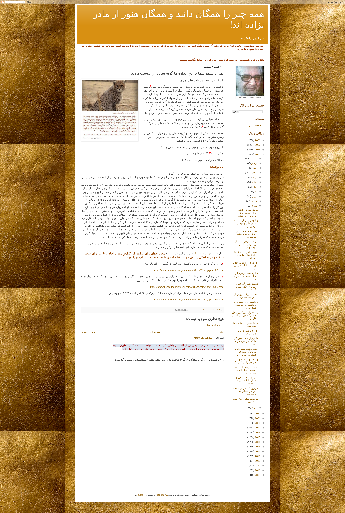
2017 (257, 437)
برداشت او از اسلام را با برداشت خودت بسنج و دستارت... (245, 305)
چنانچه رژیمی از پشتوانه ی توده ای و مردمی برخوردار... (246, 223)
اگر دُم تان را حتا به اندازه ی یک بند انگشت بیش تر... (245, 265)
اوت (255, 177)
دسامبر (253, 158)
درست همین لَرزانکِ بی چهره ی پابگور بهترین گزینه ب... (246, 286)
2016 (257, 442)
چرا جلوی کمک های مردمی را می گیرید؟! (246, 361)
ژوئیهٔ (254, 182)
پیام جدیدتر (217, 332)
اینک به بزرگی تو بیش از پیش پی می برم (246, 296)
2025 (257, 145)
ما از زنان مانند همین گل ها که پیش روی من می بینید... (245, 341)
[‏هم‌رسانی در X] (181, 310)
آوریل (254, 196)
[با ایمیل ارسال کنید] (186, 310)
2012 (257, 460)
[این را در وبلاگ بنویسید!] (183, 310)
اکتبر (254, 168)
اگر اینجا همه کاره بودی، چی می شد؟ (246, 332)
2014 (257, 451)
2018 (257, 432)
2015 (257, 446)
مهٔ (255, 191)
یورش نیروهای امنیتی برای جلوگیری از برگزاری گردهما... (247, 213)
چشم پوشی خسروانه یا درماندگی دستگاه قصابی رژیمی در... (246, 351)
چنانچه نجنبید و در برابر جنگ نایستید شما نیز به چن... (246, 276)
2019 (257, 427)
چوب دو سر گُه (201, 253)
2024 (257, 149)
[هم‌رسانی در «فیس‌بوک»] (178, 310)
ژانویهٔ (254, 407)
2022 (257, 413)
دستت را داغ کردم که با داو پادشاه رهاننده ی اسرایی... (246, 255)
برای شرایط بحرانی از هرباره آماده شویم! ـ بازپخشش (247, 380)
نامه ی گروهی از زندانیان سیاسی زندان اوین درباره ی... (245, 370)
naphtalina (162, 495)
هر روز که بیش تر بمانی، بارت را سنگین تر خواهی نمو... (245, 391)
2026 (257, 140)
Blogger (140, 495)
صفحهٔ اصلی (153, 332)
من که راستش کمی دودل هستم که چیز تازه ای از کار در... (245, 315)
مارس (254, 201)
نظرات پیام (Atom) (202, 338)
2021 (257, 418)
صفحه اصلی (255, 125)
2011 (257, 465)
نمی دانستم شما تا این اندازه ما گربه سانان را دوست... (245, 234)
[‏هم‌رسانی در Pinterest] (176, 310)
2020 (257, 423)
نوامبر (254, 163)
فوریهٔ (254, 205)
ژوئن (254, 186)
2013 (257, 456)
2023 (257, 154)
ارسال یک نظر (213, 325)
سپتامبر (253, 172)
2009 (257, 475)
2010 (257, 470)
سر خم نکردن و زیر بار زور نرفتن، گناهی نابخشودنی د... (246, 244)
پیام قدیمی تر (88, 332)
